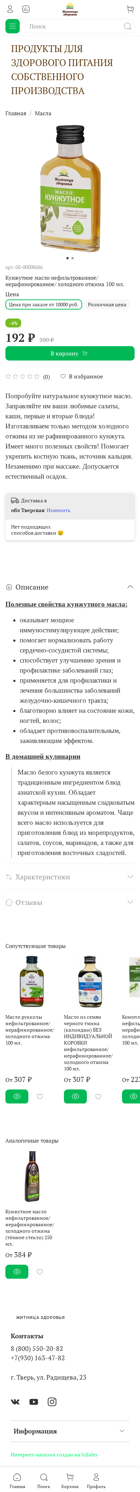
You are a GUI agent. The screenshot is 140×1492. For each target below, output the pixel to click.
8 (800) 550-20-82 (37, 1348)
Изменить (58, 510)
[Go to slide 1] (67, 258)
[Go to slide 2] (72, 258)
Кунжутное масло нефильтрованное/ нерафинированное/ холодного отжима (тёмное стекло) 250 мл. (29, 1227)
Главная (15, 113)
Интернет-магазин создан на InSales (54, 1454)
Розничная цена (107, 304)
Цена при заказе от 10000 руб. (44, 304)
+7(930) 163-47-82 (38, 1358)
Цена (12, 294)
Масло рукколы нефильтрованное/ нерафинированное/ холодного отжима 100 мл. (29, 1029)
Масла (43, 113)
